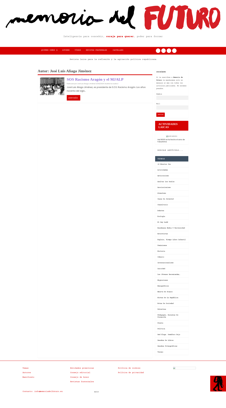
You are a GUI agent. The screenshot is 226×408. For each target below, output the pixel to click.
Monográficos (163, 286)
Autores (66, 50)
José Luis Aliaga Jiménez (86, 84)
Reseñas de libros (165, 340)
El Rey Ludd (162, 222)
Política (161, 329)
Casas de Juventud (165, 199)
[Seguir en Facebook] (158, 50)
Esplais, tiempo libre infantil (171, 240)
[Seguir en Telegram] (174, 50)
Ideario (160, 257)
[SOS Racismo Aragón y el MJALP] (52, 86)
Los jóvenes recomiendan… (168, 274)
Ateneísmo (161, 193)
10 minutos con (164, 164)
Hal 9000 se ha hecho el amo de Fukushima (171, 140)
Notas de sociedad (165, 303)
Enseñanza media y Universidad (171, 228)
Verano (160, 352)
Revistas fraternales (96, 50)
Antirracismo (163, 176)
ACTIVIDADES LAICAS (168, 126)
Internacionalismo (165, 263)
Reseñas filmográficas (167, 346)
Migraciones (162, 280)
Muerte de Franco (165, 292)
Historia (161, 251)
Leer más (73, 97)
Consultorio (162, 205)
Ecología (161, 216)
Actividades (162, 170)
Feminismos (162, 245)
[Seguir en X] (163, 50)
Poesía (160, 323)
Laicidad (161, 269)
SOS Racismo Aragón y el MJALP (95, 79)
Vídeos (78, 50)
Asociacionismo (164, 187)
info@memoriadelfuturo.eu (48, 391)
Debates (160, 211)
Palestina (161, 309)
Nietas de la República (167, 298)
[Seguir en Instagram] (169, 50)
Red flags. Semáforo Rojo (168, 335)
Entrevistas (162, 234)
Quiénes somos (48, 50)
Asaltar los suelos (111, 84)
